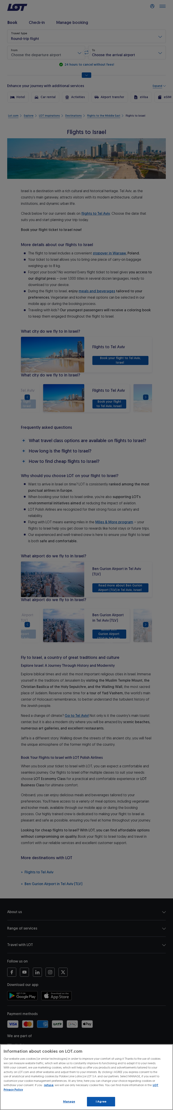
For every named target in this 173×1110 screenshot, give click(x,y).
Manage (69, 1101)
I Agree (101, 1101)
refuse (48, 1085)
